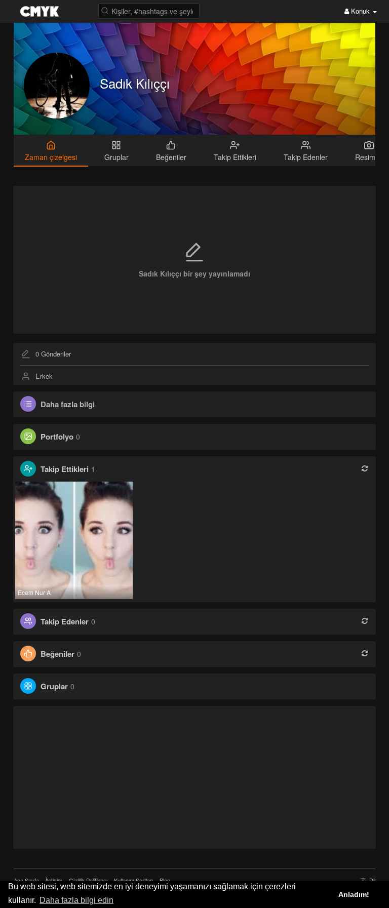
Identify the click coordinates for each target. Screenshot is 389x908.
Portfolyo (57, 436)
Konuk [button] (360, 11)
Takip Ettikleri (65, 469)
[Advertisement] (195, 777)
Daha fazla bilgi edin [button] (76, 900)
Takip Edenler (65, 621)
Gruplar (54, 686)
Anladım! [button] (353, 894)
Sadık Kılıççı (135, 82)
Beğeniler (57, 653)
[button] (149, 10)
